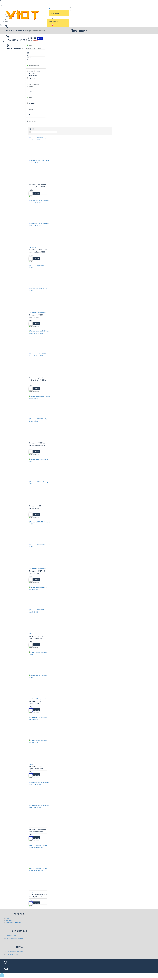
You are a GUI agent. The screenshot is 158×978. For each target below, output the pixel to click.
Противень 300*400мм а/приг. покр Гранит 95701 (38, 251)
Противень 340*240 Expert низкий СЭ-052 (36, 768)
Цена (31, 45)
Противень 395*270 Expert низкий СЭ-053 (36, 637)
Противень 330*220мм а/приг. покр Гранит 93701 (37, 186)
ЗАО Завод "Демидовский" (37, 313)
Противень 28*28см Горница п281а (36, 507)
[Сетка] (30, 129)
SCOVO (31, 634)
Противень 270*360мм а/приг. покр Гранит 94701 (37, 831)
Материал (32, 121)
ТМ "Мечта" (32, 247)
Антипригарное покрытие (33, 85)
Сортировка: (30, 132)
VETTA (31, 892)
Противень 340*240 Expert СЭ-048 (36, 703)
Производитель (34, 66)
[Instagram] (6, 962)
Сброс (40, 38)
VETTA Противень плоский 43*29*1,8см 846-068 (38, 896)
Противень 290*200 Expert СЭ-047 (36, 316)
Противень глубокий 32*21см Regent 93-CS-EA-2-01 (38, 380)
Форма (31, 109)
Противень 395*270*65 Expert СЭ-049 (37, 572)
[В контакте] (6, 968)
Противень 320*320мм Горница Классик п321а (37, 444)
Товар (31, 98)
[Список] (33, 129)
